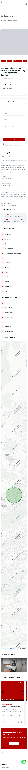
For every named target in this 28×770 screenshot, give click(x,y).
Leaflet (12, 648)
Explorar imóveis (14, 743)
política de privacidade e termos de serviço (13, 145)
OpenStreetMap (19, 648)
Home (4, 20)
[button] (3, 343)
